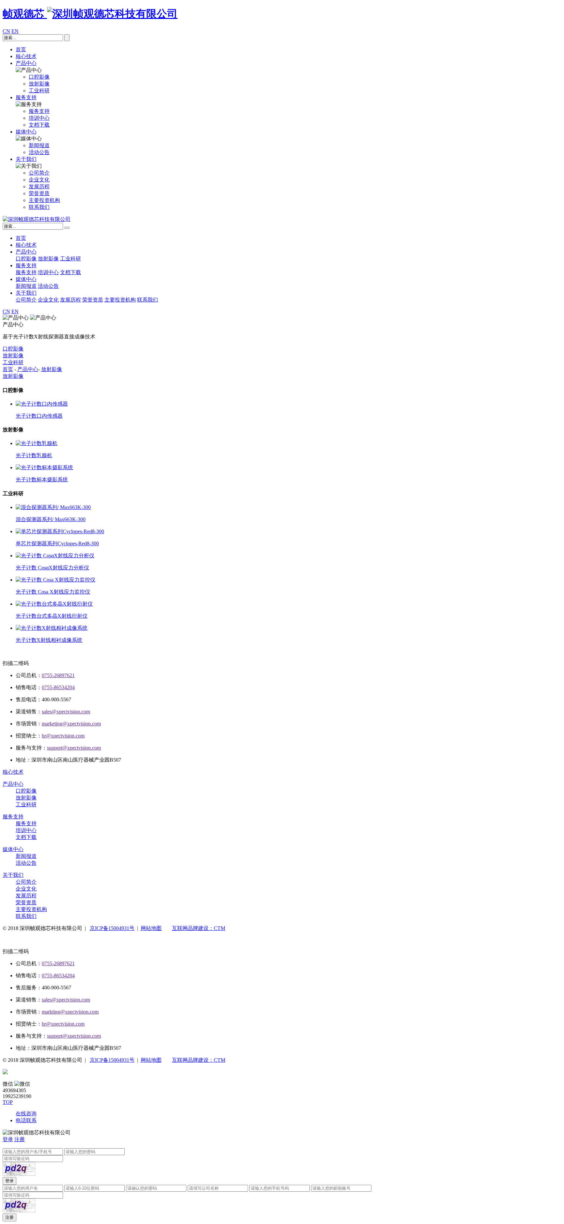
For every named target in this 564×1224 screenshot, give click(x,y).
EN (15, 31)
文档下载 (70, 272)
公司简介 (26, 299)
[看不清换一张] (19, 1169)
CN (6, 31)
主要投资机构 (120, 299)
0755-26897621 (58, 675)
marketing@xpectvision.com (71, 723)
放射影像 (48, 258)
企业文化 (48, 299)
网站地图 (151, 928)
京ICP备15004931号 (112, 928)
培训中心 (48, 272)
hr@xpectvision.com (63, 735)
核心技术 (26, 56)
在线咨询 (26, 1113)
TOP (8, 1102)
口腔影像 (26, 258)
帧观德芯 (25, 14)
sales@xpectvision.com (66, 711)
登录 (8, 1139)
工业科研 (70, 258)
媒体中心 (26, 131)
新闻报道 (26, 286)
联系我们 (147, 299)
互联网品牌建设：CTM (198, 928)
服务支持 (26, 97)
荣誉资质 (92, 299)
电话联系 (26, 1120)
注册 (19, 1139)
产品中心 (26, 63)
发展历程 (70, 299)
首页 (21, 49)
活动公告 (48, 286)
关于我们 (26, 159)
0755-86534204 (58, 687)
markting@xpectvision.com (70, 1012)
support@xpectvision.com (74, 748)
